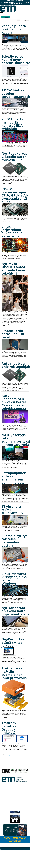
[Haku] (18, 20)
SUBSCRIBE (19, 0)
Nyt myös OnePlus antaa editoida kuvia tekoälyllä (13, 268)
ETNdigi (26, 2)
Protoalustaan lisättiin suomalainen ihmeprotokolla (14, 673)
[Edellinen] (6, 754)
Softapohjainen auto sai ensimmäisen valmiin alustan (14, 478)
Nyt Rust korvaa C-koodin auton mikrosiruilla (15, 156)
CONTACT (19, 4)
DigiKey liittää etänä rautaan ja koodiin (13, 642)
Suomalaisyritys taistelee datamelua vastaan (14, 541)
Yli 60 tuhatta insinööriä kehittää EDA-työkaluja (13, 124)
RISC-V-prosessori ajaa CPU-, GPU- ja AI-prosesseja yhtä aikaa (15, 195)
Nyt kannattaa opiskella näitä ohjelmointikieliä (15, 611)
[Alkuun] (2, 754)
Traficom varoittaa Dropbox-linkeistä (9, 728)
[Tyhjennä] (19, 20)
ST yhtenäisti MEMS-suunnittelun (12, 509)
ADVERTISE (10, 0)
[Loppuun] (12, 754)
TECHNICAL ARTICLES (8, 2)
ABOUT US (11, 4)
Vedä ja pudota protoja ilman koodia (14, 29)
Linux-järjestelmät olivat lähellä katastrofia (12, 231)
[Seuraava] (9, 754)
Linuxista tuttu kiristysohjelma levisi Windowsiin (14, 578)
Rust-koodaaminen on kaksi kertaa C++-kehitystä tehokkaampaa (14, 402)
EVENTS (19, 2)
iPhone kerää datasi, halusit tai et (13, 334)
